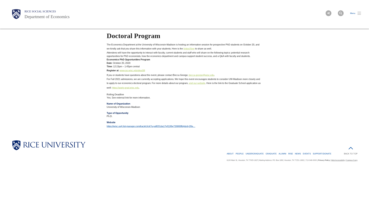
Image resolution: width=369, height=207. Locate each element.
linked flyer (189, 48)
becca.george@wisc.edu (201, 75)
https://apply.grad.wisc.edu (125, 88)
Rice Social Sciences (40, 11)
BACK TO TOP (350, 154)
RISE (290, 154)
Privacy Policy (324, 160)
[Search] (341, 13)
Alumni (282, 154)
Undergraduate (255, 154)
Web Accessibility (338, 160)
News (298, 154)
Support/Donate (322, 154)
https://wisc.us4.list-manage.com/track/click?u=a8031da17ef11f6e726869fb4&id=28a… (151, 126)
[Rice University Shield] (16, 14)
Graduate (271, 154)
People (240, 154)
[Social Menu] (328, 13)
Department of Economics (47, 16)
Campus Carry (351, 160)
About (230, 154)
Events (307, 154)
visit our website (197, 83)
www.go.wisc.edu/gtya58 (132, 70)
